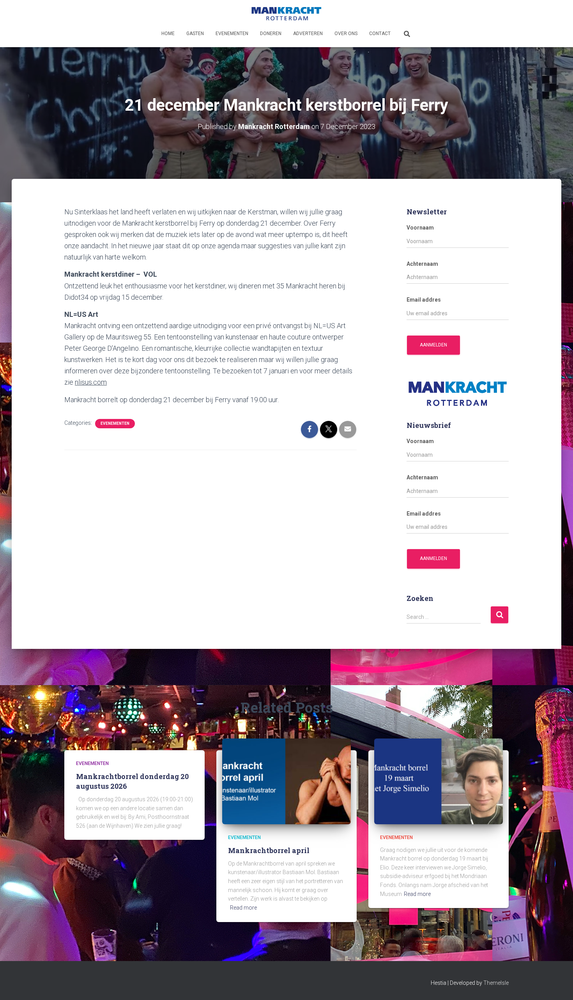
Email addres (424, 300)
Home (168, 33)
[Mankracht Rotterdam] (286, 13)
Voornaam (420, 227)
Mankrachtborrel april (268, 850)
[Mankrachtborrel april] (286, 781)
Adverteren (308, 33)
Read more (243, 908)
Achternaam (422, 264)
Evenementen (232, 33)
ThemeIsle (496, 983)
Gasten (195, 33)
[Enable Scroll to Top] (558, 984)
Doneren (270, 33)
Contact (380, 33)
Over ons (345, 33)
